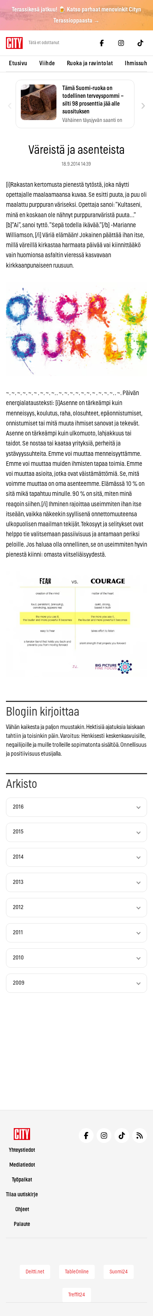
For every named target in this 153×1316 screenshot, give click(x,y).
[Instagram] (121, 43)
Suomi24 (119, 1271)
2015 (18, 832)
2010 (18, 958)
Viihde (47, 63)
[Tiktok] (140, 43)
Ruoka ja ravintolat (90, 63)
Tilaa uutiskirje (22, 1194)
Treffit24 (76, 1294)
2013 (18, 882)
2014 (18, 857)
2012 (18, 907)
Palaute (22, 1224)
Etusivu (18, 63)
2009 (19, 983)
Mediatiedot (22, 1165)
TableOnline (77, 1271)
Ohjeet (22, 1209)
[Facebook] (101, 43)
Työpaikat (22, 1180)
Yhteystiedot (22, 1150)
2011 (18, 932)
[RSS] (139, 1135)
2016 (18, 807)
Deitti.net (35, 1271)
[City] (22, 1134)
